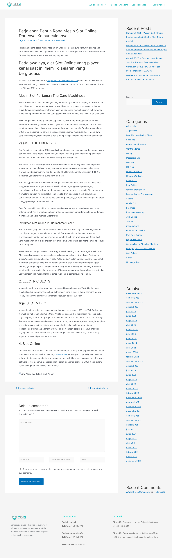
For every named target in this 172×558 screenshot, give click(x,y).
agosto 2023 (132, 366)
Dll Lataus (131, 162)
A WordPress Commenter (138, 492)
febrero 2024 (132, 356)
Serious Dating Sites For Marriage (142, 244)
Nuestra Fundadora (119, 4)
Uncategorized (133, 262)
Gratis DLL (131, 203)
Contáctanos (159, 4)
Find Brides (131, 185)
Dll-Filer (130, 167)
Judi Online (44, 40)
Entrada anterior (25, 388)
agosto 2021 (132, 424)
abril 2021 (131, 443)
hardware (130, 208)
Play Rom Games (134, 235)
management (132, 226)
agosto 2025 (132, 307)
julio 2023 (131, 370)
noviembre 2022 (134, 397)
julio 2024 (131, 334)
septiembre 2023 (134, 361)
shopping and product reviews (140, 248)
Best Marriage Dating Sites (139, 135)
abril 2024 (131, 347)
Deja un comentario (28, 40)
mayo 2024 (131, 343)
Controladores (133, 149)
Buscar (129, 97)
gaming (129, 198)
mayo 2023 (131, 379)
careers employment (136, 144)
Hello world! (159, 492)
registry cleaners (134, 239)
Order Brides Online (135, 230)
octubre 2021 (132, 415)
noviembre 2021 (134, 411)
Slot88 (129, 257)
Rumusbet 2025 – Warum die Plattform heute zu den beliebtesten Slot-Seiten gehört (144, 37)
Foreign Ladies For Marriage (139, 194)
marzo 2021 (131, 447)
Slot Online (131, 253)
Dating (129, 153)
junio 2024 (131, 338)
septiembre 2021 (134, 420)
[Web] (92, 460)
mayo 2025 (131, 320)
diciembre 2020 (133, 461)
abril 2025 (131, 325)
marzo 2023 (132, 388)
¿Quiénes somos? (97, 4)
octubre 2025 (132, 297)
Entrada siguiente (98, 388)
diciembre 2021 (133, 406)
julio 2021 (130, 429)
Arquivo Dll (131, 130)
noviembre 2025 (134, 293)
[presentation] (147, 4)
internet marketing (135, 212)
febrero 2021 (132, 452)
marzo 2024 (132, 352)
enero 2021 (131, 456)
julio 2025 (131, 311)
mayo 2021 (131, 438)
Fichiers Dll (131, 180)
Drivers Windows (134, 176)
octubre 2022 (132, 402)
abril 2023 (131, 384)
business (130, 139)
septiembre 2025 (134, 302)
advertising (131, 126)
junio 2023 (131, 375)
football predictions (135, 189)
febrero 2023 (132, 393)
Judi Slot (130, 221)
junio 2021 (131, 434)
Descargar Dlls (133, 158)
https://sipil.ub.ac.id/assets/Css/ (62, 80)
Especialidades (139, 4)
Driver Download (134, 171)
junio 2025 (131, 316)
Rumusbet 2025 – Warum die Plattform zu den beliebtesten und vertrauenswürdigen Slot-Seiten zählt (146, 49)
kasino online (60, 354)
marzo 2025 (132, 329)
